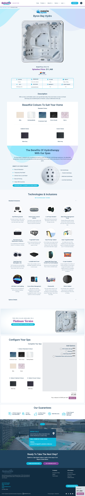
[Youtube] (73, 494)
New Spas (4, 7)
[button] (42, 200)
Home (37, 3)
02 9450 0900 (5, 489)
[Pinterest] (70, 494)
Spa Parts (69, 476)
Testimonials (55, 476)
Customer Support (71, 474)
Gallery (53, 474)
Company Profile (56, 472)
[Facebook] (66, 494)
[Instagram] (68, 494)
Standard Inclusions (14, 201)
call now (38, 439)
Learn (62, 3)
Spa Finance (70, 472)
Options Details (13, 299)
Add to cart (72, 398)
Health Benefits (70, 477)
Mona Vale (34, 431)
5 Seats (8, 7)
